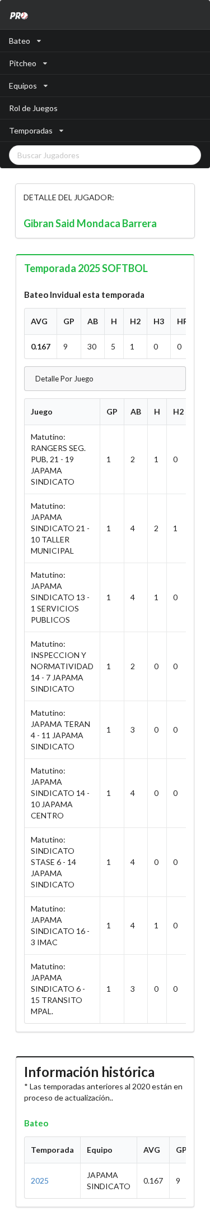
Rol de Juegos (33, 108)
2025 (40, 1180)
